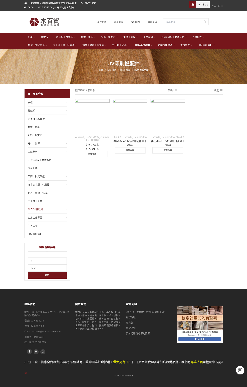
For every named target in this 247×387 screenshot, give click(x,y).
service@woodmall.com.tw (46, 331)
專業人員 (162, 362)
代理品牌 (104, 137)
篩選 (47, 275)
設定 (216, 90)
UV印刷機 (125, 70)
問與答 (129, 322)
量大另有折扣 (87, 362)
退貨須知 (131, 328)
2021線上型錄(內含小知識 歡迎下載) (145, 312)
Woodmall (127, 375)
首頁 (101, 70)
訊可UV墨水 (92, 144)
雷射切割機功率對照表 (138, 333)
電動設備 (111, 70)
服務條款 (131, 317)
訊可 (88, 140)
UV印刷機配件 (92, 137)
